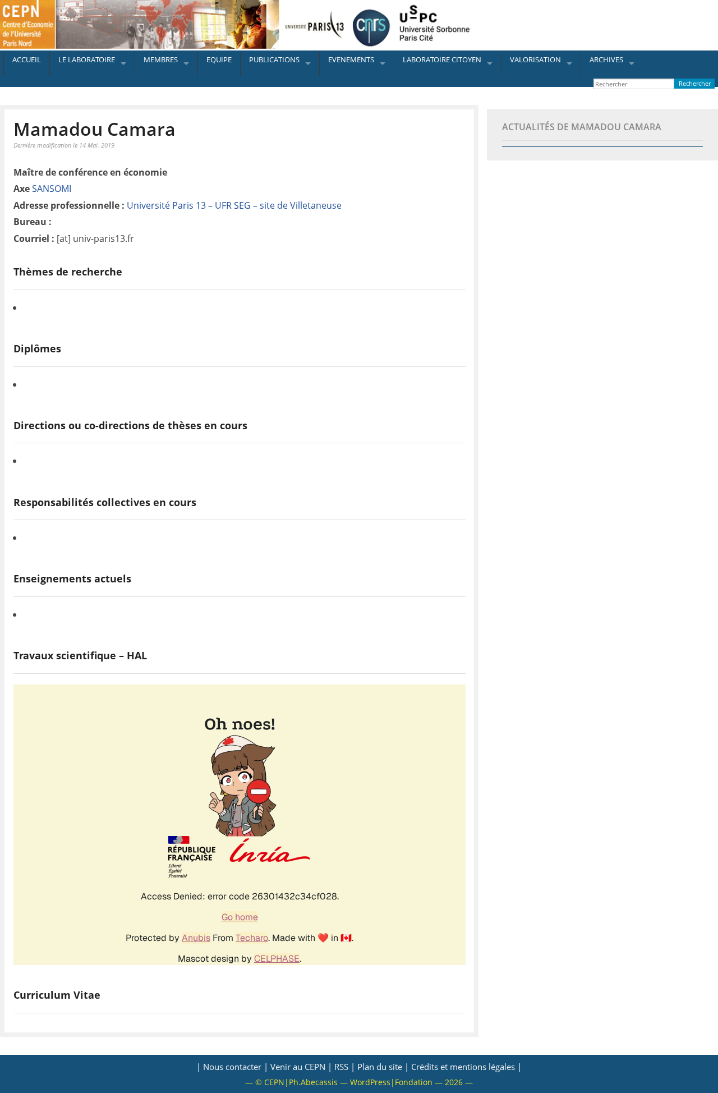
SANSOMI (51, 188)
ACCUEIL (26, 59)
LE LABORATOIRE (86, 59)
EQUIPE (219, 59)
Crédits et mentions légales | (466, 1066)
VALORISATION (535, 59)
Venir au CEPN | (301, 1066)
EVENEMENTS (351, 59)
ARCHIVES (606, 59)
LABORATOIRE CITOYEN (442, 59)
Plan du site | (383, 1066)
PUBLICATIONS (274, 59)
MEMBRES (161, 59)
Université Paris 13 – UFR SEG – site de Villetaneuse (234, 205)
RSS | (344, 1066)
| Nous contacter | (232, 1066)
